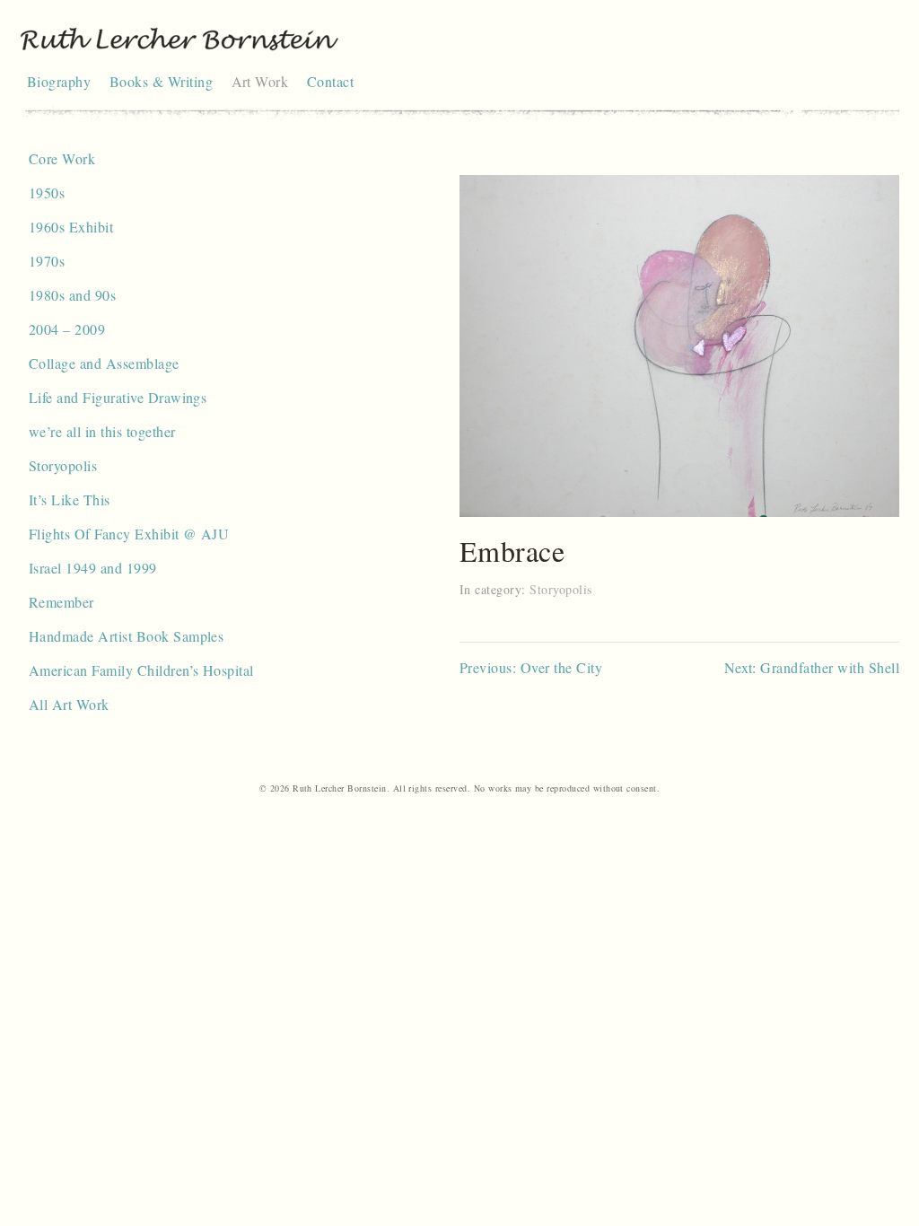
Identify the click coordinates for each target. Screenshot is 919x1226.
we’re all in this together (102, 431)
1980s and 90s (72, 294)
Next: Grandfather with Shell (811, 667)
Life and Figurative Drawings (117, 397)
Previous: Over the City (531, 667)
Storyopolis (63, 465)
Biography (59, 81)
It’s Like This (69, 499)
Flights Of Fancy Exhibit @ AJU (129, 533)
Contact (330, 81)
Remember (61, 601)
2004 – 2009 (67, 329)
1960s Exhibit (71, 226)
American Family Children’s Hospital (141, 670)
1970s (47, 260)
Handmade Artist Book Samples (126, 635)
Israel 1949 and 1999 (93, 567)
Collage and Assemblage (104, 363)
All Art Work (69, 704)
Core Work (62, 158)
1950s (47, 192)
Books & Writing (161, 81)
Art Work (260, 81)
